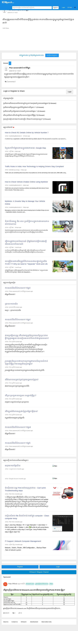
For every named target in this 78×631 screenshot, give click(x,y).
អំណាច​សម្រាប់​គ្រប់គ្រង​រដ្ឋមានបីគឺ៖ (17, 386)
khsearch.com (30, 584)
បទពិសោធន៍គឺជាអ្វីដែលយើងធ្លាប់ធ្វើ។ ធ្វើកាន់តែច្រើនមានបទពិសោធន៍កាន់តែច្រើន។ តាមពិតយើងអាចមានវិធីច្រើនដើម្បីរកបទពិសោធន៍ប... (25, 251)
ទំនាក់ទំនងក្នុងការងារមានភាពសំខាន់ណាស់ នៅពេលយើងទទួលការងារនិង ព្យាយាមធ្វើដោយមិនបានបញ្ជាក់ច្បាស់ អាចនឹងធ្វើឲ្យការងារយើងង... (26, 231)
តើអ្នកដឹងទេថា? (10, 294)
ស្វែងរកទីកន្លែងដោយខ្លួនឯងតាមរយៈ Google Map (25, 148)
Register (20, 566)
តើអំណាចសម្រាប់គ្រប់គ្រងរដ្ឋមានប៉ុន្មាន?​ (21, 379)
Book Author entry (46, 622)
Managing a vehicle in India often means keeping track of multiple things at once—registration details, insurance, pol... (27, 211)
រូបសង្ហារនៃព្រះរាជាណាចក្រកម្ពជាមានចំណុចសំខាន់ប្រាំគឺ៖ (24, 370)
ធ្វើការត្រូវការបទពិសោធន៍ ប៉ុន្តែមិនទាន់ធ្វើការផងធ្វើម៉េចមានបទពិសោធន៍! (26, 243)
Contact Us (15, 622)
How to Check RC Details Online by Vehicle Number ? (26, 132)
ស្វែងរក (55, 8)
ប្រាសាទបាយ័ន (11, 304)
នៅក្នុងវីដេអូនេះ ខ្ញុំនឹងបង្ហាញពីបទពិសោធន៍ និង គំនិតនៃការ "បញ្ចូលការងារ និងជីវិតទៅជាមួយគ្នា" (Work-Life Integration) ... (26, 271)
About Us (5, 622)
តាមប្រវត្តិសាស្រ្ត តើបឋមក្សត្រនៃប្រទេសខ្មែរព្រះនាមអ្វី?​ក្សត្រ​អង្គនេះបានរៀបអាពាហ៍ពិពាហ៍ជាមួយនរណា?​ (27, 337)
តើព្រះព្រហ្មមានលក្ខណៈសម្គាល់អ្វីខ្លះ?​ (20, 395)
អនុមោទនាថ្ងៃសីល (13, 465)
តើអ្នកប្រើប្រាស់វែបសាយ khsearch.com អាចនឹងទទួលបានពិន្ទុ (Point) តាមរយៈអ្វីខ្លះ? (34, 590)
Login (63, 8)
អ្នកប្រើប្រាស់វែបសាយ (41, 584)
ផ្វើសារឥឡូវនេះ (52, 55)
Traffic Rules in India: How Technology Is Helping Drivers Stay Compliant (34, 166)
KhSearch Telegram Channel (39, 572)
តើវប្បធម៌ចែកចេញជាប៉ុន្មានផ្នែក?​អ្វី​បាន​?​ (21, 411)
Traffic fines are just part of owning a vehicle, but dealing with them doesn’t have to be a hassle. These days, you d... (27, 189)
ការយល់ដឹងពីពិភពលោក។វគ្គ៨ (17, 319)
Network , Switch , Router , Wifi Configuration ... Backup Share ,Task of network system (25, 548)
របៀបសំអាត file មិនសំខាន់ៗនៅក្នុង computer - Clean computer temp (27, 517)
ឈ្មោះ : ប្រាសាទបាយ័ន (13, 310)
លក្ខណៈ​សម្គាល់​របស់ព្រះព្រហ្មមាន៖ (17, 402)
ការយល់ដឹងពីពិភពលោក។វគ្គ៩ (17, 288)
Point (51, 584)
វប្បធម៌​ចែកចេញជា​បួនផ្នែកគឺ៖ (14, 418)
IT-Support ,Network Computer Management (23, 541)
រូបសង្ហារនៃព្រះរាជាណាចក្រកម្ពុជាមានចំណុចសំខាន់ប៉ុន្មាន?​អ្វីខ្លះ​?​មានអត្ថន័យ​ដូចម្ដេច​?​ (26, 363)
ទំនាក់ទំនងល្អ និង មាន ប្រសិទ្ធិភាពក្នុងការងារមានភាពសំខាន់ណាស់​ (27, 223)
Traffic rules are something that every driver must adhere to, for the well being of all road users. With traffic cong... (36, 173)
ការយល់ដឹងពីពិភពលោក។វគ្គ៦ (17, 443)
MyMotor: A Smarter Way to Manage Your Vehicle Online (25, 203)
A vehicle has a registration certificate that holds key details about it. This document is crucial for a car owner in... (35, 139)
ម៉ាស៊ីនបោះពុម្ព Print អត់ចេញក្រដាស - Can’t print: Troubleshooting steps (25, 489)
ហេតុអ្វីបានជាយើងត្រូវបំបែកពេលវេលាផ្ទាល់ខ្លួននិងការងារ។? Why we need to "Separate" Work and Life (26, 263)
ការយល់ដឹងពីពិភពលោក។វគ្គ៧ (18, 427)
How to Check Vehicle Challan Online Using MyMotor (26, 182)
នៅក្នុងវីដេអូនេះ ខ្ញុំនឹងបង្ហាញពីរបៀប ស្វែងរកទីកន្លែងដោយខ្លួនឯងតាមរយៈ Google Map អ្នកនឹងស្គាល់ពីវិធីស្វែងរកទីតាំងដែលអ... (26, 155)
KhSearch (23, 622)
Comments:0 (11, 81)
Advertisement (34, 622)
